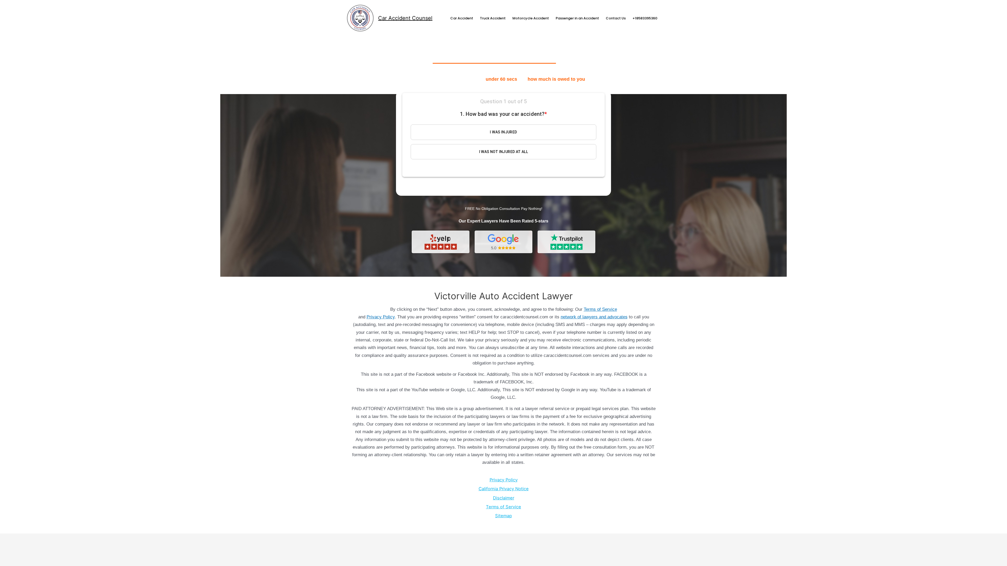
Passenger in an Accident (577, 18)
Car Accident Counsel (405, 18)
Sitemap (503, 515)
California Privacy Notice (504, 488)
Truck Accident (493, 18)
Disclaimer (503, 497)
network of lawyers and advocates (594, 316)
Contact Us (616, 18)
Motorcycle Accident (530, 18)
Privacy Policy (381, 316)
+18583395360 (645, 18)
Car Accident (461, 18)
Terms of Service (600, 309)
